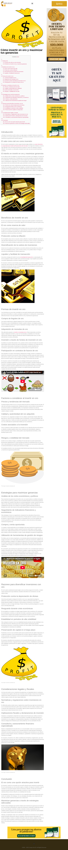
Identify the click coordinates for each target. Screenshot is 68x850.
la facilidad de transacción (27, 257)
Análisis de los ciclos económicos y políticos (14, 96)
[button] (32, 3)
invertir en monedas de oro (20, 332)
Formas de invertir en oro (7, 76)
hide (18, 56)
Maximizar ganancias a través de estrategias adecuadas (16, 123)
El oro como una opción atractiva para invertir (14, 121)
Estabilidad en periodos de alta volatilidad (13, 108)
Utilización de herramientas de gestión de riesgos (15, 100)
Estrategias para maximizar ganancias (10, 94)
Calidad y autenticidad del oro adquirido (12, 88)
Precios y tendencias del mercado (11, 86)
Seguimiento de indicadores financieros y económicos (16, 97)
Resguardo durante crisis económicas (12, 106)
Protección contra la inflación (10, 70)
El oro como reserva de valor (10, 68)
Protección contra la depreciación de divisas (13, 105)
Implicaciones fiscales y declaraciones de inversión (15, 115)
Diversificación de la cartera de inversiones (13, 71)
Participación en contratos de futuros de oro (13, 82)
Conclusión (4, 120)
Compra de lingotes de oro (9, 77)
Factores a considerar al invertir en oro (10, 85)
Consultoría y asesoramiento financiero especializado (15, 117)
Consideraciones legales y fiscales (9, 112)
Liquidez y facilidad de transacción (11, 73)
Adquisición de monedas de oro (10, 79)
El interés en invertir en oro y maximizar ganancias (15, 63)
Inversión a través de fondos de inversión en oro (14, 80)
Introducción (4, 60)
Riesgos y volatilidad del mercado (11, 91)
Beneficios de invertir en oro (7, 67)
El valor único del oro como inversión (12, 62)
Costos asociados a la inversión (11, 89)
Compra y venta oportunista (10, 99)
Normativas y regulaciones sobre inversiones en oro (15, 114)
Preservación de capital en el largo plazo (13, 109)
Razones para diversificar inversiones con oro (12, 103)
